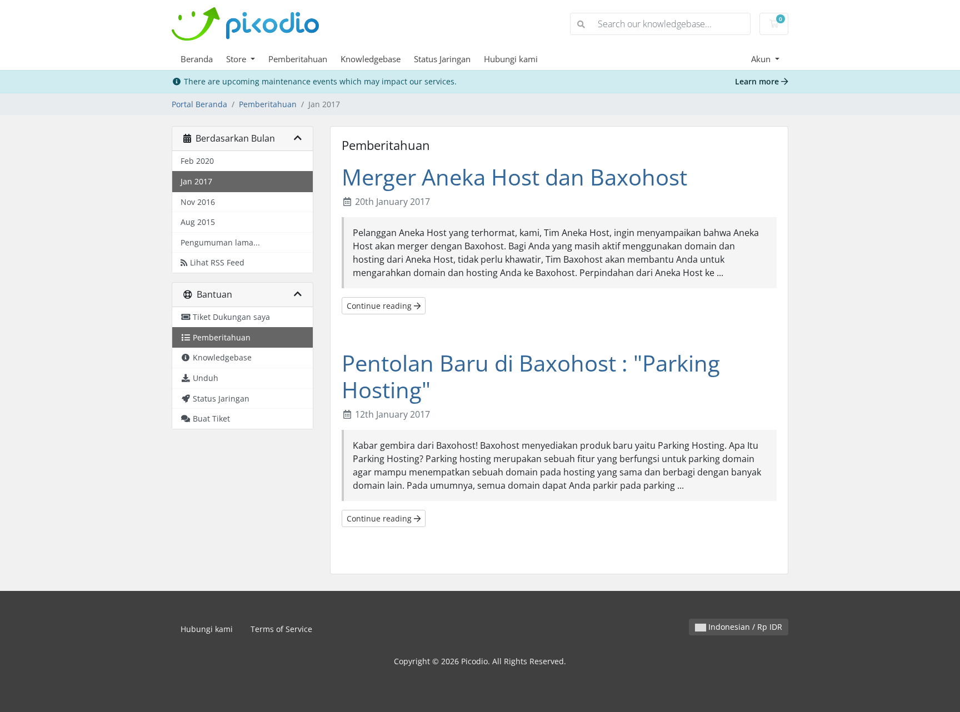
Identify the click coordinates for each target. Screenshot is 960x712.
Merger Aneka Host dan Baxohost (514, 177)
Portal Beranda (199, 104)
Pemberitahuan (297, 58)
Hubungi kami (511, 58)
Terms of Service (281, 629)
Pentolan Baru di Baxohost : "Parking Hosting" (531, 376)
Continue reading (380, 305)
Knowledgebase (371, 58)
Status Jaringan (442, 58)
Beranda (197, 58)
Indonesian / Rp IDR (744, 626)
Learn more (758, 81)
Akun (762, 58)
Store (237, 58)
